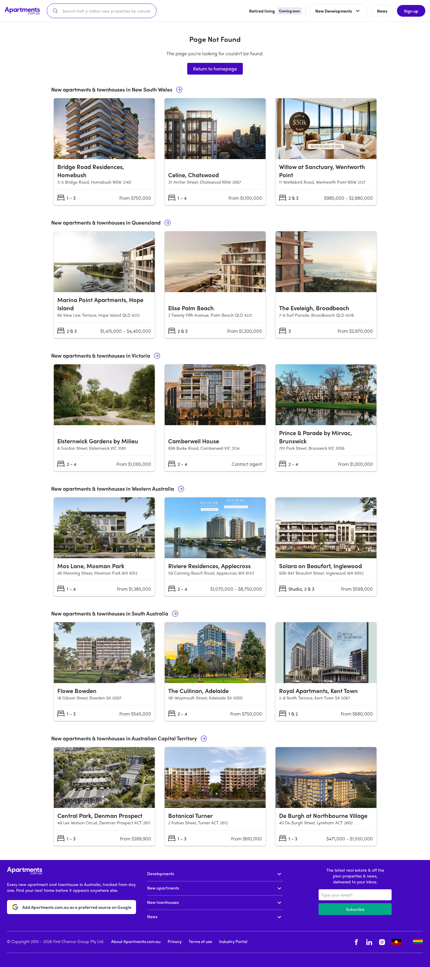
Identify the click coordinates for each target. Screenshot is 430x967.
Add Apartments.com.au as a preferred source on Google (76, 907)
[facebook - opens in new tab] (356, 942)
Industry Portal (233, 941)
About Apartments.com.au (136, 941)
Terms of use (200, 941)
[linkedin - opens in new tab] (369, 942)
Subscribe (355, 909)
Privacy (175, 941)
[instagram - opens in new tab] (382, 942)
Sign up (411, 11)
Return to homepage (215, 68)
